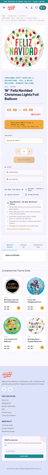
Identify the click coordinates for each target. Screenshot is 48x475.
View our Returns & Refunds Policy (19, 229)
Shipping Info (6, 403)
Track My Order (7, 425)
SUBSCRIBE (24, 456)
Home (3, 16)
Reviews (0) (23, 246)
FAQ (3, 409)
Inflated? (8, 135)
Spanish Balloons (25, 83)
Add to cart (24, 160)
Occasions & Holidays (17, 16)
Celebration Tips (38, 246)
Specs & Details (10, 246)
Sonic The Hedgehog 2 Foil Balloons (34, 302)
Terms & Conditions (9, 416)
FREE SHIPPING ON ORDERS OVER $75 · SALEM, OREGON (24, 1)
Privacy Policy (6, 412)
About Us (5, 400)
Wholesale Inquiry (8, 431)
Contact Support (8, 428)
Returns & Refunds (8, 406)
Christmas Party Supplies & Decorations (19, 18)
